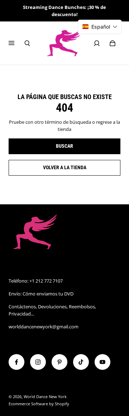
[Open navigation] (16, 43)
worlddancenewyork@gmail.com (43, 326)
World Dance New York (45, 396)
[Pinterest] (59, 362)
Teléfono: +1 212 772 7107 (36, 281)
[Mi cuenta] (97, 43)
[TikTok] (81, 362)
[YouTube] (102, 362)
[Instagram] (38, 362)
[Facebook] (16, 362)
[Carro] (112, 43)
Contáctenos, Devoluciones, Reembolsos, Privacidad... (52, 310)
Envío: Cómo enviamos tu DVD (41, 293)
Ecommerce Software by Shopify (39, 403)
